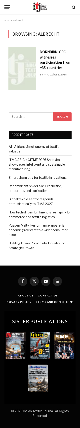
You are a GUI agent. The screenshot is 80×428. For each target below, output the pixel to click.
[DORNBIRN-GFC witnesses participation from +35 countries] (22, 68)
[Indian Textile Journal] (40, 7)
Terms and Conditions (55, 302)
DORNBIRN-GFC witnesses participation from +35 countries (55, 60)
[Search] (73, 7)
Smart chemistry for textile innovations (38, 177)
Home (8, 20)
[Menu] (7, 7)
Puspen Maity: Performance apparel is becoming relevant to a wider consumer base (38, 230)
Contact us (48, 295)
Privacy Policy (19, 302)
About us (25, 295)
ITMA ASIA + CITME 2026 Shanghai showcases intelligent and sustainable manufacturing (37, 164)
